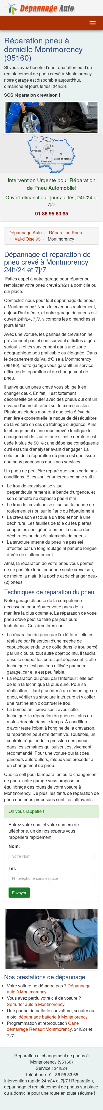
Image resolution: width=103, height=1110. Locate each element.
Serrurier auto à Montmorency (35, 1004)
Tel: (12, 868)
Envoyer (19, 892)
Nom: (14, 846)
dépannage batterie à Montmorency (53, 1017)
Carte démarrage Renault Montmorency (43, 1026)
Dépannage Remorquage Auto (40, 9)
